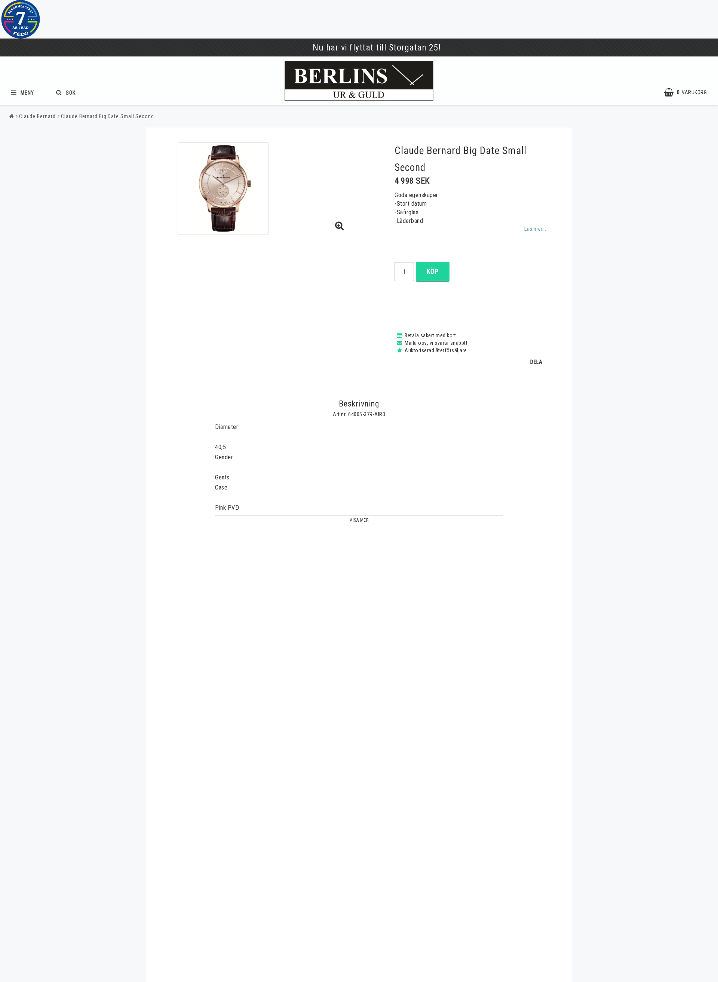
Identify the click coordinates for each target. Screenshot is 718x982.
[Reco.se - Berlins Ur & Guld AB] (20, 19)
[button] (689, 92)
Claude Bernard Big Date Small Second (107, 116)
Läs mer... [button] (535, 229)
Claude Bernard (37, 116)
